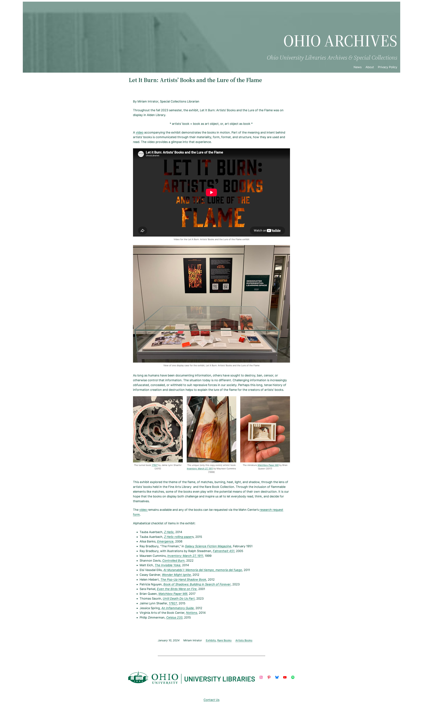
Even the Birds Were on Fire (177, 589)
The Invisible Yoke (167, 565)
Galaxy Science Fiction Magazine (208, 546)
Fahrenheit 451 (223, 551)
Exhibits (211, 640)
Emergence (165, 541)
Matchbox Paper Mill (268, 465)
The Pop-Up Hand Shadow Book (183, 579)
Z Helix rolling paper (178, 537)
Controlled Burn (173, 560)
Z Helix (169, 532)
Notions (191, 612)
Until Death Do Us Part (179, 598)
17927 (155, 465)
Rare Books (224, 640)
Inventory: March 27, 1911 (200, 468)
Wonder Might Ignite (176, 574)
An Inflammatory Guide (177, 608)
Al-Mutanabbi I (173, 570)
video (139, 132)
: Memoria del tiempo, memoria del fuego (213, 570)
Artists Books (243, 640)
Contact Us (211, 700)
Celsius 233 (174, 617)
